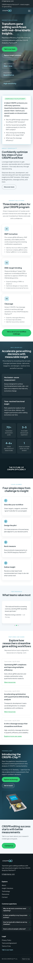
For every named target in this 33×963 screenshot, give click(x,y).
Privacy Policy (6, 940)
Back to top (26, 959)
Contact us (9, 846)
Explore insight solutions (12, 55)
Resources (5, 894)
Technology (6, 891)
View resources (10, 682)
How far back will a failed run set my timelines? (15, 923)
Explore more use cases (13, 736)
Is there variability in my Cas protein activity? (15, 916)
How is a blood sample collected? (14, 929)
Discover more (9, 187)
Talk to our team (9, 49)
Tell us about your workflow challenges (16, 333)
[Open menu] (29, 11)
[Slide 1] (14, 625)
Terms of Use (6, 946)
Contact (5, 897)
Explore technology (11, 779)
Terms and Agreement (9, 943)
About (4, 885)
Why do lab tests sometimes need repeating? (14, 909)
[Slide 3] (18, 625)
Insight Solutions (7, 888)
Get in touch (8, 785)
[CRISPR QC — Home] (7, 11)
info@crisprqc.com (8, 1)
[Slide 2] (16, 625)
